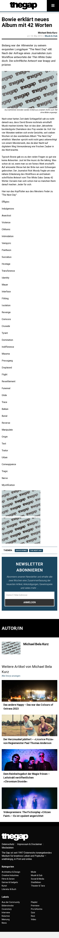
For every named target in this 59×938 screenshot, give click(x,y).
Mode (33, 872)
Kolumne (6, 916)
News (4, 923)
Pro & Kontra (36, 909)
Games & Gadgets (10, 882)
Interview (6, 912)
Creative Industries (10, 875)
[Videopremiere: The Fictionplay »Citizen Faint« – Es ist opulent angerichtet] (29, 798)
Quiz (33, 912)
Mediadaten (8, 847)
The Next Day (36, 550)
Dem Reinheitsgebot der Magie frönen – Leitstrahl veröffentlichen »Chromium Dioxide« (26, 777)
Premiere (35, 905)
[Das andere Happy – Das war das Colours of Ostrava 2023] (29, 691)
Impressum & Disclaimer (29, 844)
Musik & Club (51, 36)
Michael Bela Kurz (47, 32)
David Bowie (21, 550)
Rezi (33, 916)
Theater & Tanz (38, 886)
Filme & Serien (8, 879)
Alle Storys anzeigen (11, 676)
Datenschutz (8, 844)
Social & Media (37, 879)
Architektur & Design (11, 872)
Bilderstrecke (8, 905)
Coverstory (7, 909)
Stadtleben (36, 882)
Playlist (34, 902)
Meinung (6, 919)
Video (33, 919)
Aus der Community (11, 902)
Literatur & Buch (9, 889)
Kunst (4, 886)
